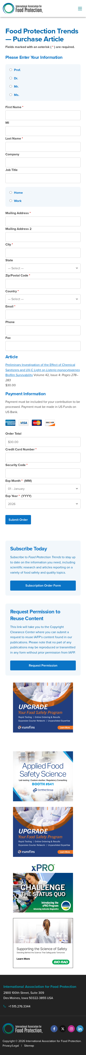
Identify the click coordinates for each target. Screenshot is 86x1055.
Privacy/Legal (11, 1046)
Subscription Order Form (43, 585)
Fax (8, 337)
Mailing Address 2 (18, 229)
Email (10, 306)
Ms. (16, 95)
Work (18, 201)
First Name (14, 107)
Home (18, 192)
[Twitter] (62, 1028)
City (9, 244)
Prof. (17, 70)
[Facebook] (54, 1028)
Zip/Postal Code (17, 275)
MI (7, 122)
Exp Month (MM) (18, 480)
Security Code (16, 465)
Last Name (14, 138)
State (9, 260)
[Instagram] (71, 1028)
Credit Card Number (21, 449)
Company (12, 154)
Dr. (16, 78)
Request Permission (43, 665)
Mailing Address (18, 213)
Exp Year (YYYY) (18, 496)
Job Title (11, 170)
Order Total (13, 433)
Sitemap (29, 1046)
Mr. (16, 86)
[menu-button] (80, 9)
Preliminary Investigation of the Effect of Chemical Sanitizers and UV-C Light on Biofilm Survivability (42, 369)
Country (12, 291)
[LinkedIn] (79, 1028)
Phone (10, 322)
